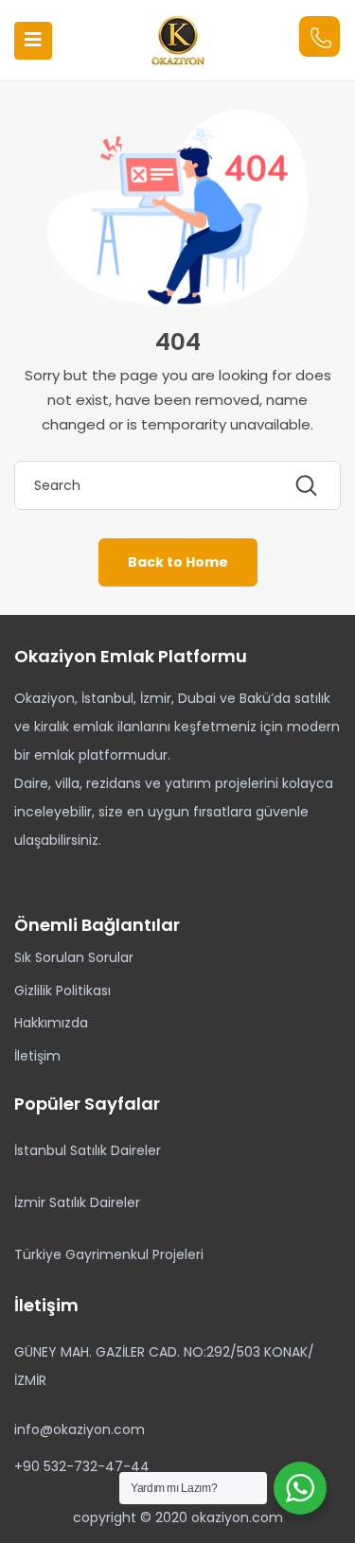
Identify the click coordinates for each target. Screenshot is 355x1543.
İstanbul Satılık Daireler (87, 1150)
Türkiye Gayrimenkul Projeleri (109, 1254)
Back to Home (178, 561)
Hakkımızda (51, 1022)
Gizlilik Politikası (62, 990)
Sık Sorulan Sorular (73, 957)
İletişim (37, 1055)
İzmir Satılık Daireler (77, 1202)
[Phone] (319, 36)
